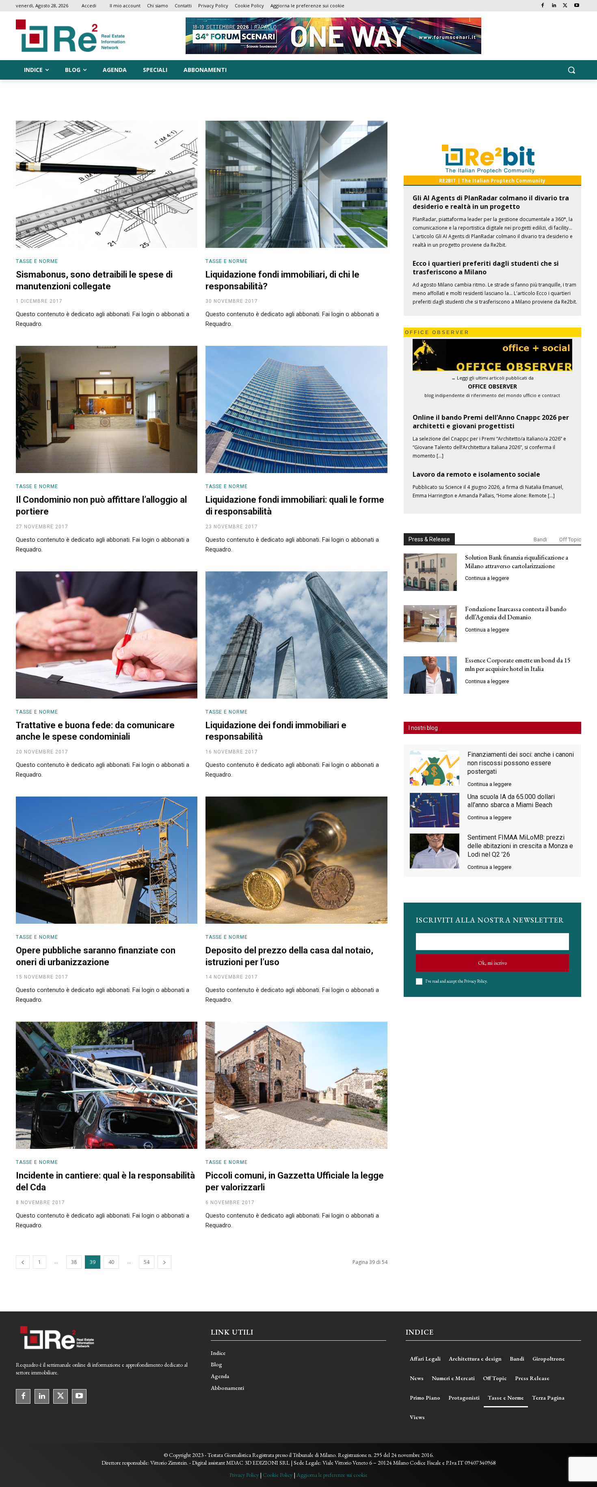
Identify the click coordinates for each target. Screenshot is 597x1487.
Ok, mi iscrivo (492, 962)
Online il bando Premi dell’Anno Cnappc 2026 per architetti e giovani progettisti (491, 421)
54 (146, 1262)
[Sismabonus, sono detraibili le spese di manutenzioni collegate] (106, 184)
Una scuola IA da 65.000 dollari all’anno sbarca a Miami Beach (511, 801)
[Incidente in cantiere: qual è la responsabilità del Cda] (106, 1085)
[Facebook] (542, 6)
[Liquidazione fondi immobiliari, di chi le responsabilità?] (296, 184)
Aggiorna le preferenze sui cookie (332, 1474)
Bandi (540, 539)
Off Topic (570, 539)
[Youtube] (576, 6)
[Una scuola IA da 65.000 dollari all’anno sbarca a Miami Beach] (434, 810)
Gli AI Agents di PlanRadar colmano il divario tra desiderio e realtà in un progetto (491, 202)
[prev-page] (23, 1262)
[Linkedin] (554, 6)
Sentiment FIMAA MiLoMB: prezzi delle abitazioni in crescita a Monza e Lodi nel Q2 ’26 (520, 846)
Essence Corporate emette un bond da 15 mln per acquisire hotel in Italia (518, 664)
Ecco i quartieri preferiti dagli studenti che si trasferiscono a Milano (486, 267)
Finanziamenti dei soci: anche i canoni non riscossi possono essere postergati (520, 763)
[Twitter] (565, 6)
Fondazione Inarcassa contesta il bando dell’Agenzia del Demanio (516, 613)
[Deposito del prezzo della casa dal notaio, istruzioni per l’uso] (296, 860)
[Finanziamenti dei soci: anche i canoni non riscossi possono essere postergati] (434, 768)
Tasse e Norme (37, 261)
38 (74, 1262)
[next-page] (164, 1262)
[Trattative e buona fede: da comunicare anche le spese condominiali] (106, 635)
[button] (571, 70)
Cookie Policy (277, 1474)
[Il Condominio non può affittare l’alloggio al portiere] (106, 409)
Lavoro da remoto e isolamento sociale (476, 474)
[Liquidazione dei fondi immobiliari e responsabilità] (296, 635)
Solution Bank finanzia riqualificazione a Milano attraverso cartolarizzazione (516, 561)
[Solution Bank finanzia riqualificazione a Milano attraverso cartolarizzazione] (430, 572)
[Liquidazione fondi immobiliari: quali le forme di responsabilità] (296, 409)
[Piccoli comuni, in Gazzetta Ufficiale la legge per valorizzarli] (296, 1085)
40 (111, 1262)
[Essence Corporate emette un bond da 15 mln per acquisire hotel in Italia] (430, 675)
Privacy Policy (475, 981)
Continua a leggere (487, 578)
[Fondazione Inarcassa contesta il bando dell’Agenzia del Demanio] (430, 624)
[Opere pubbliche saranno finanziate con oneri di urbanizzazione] (106, 860)
